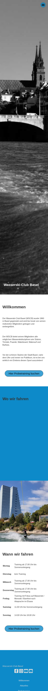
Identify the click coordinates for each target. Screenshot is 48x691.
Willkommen (24, 681)
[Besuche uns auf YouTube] (26, 671)
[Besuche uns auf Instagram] (21, 671)
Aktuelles (24, 686)
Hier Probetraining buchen (24, 373)
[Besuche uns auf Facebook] (16, 671)
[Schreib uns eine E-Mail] (31, 671)
